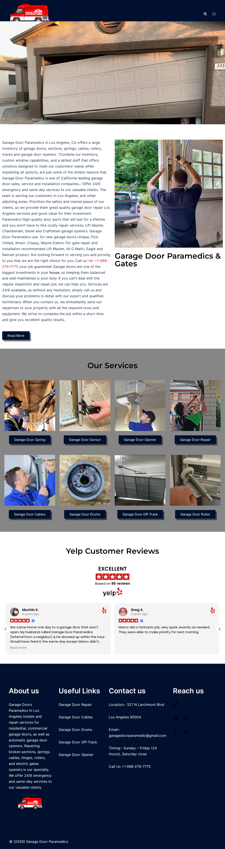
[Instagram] (186, 719)
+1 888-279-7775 (136, 766)
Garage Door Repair (75, 704)
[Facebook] (175, 719)
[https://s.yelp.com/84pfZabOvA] (175, 733)
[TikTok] (175, 705)
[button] (205, 14)
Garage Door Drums (75, 729)
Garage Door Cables (76, 717)
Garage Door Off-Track (78, 742)
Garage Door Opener (76, 754)
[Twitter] (186, 733)
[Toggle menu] (214, 14)
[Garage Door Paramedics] (30, 13)
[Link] (175, 746)
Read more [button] (18, 648)
